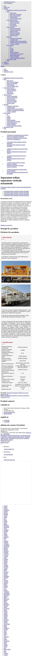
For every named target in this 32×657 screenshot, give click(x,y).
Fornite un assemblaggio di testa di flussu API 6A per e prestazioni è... (17, 138)
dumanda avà (4, 431)
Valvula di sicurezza (15, 32)
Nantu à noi (6, 7)
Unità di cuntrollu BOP (15, 18)
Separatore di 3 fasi (11, 59)
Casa (5, 6)
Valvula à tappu (14, 35)
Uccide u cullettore (14, 44)
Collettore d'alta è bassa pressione (18, 41)
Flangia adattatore (14, 52)
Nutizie (5, 62)
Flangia (12, 51)
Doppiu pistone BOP (15, 15)
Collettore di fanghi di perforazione (18, 42)
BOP (8, 11)
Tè (10, 46)
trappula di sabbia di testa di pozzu (15, 437)
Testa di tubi (13, 24)
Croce (11, 48)
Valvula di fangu (14, 31)
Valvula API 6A (11, 27)
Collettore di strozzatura (16, 38)
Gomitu (12, 49)
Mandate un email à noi (6, 225)
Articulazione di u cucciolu (16, 53)
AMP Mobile (6, 434)
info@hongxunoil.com (9, 412)
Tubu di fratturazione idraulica (17, 58)
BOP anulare (13, 13)
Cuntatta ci (6, 63)
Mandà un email (5, 442)
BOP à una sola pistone (15, 14)
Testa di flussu (13, 25)
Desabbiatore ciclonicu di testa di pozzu (16, 10)
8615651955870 (8, 413)
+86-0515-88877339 (9, 449)
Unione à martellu (14, 56)
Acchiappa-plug (14, 39)
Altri (8, 60)
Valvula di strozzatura (15, 30)
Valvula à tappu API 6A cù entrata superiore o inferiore (15, 166)
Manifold (9, 37)
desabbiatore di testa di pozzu (16, 438)
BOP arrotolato (13, 17)
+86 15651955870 (8, 454)
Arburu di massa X (14, 21)
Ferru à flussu (10, 45)
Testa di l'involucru (14, 23)
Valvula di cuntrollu (15, 34)
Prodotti (6, 8)
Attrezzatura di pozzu (12, 20)
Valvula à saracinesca (15, 28)
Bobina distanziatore (15, 55)
